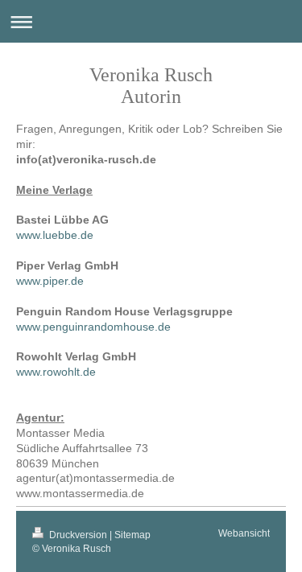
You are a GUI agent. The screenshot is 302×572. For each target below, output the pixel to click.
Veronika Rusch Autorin (151, 85)
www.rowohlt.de (56, 371)
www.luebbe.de (54, 234)
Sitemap (132, 535)
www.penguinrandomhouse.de (93, 326)
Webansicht (244, 533)
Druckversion (78, 535)
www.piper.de (50, 280)
